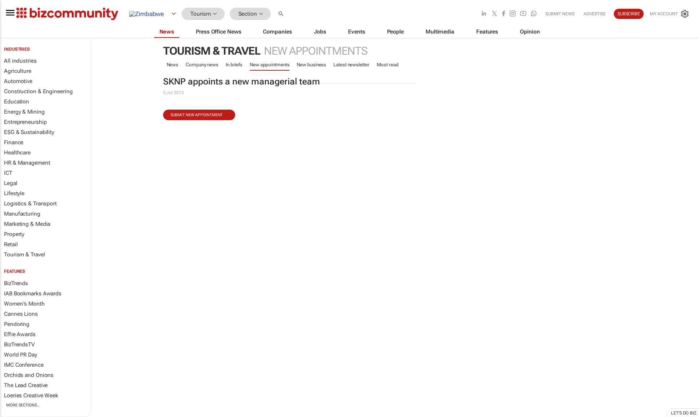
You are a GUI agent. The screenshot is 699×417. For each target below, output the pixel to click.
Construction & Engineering (38, 91)
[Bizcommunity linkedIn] (483, 14)
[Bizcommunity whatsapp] (533, 14)
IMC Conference (24, 365)
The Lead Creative (26, 385)
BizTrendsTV (19, 344)
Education (16, 101)
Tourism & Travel (24, 254)
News (173, 64)
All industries (20, 61)
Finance (13, 142)
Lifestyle (14, 193)
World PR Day (20, 354)
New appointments (269, 64)
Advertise (595, 13)
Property (14, 234)
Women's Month (24, 303)
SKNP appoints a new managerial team (241, 81)
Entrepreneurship (25, 122)
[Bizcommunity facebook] (503, 14)
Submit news (559, 13)
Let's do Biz (683, 413)
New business (311, 64)
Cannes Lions (21, 314)
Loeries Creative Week (31, 395)
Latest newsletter (351, 64)
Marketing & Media (27, 224)
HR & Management (27, 163)
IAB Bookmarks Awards (33, 293)
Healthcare (17, 152)
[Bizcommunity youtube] (523, 14)
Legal (10, 183)
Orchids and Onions (29, 375)
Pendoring (16, 324)
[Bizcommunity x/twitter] (494, 14)
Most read (388, 64)
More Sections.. (22, 405)
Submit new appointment (196, 115)
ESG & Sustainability (29, 132)
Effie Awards (20, 334)
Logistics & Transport (30, 203)
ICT (8, 173)
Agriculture (17, 71)
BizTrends (16, 283)
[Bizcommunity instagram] (512, 14)
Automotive (18, 81)
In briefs (234, 64)
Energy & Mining (24, 112)
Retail (10, 244)
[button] (282, 14)
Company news (202, 64)
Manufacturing (22, 214)
